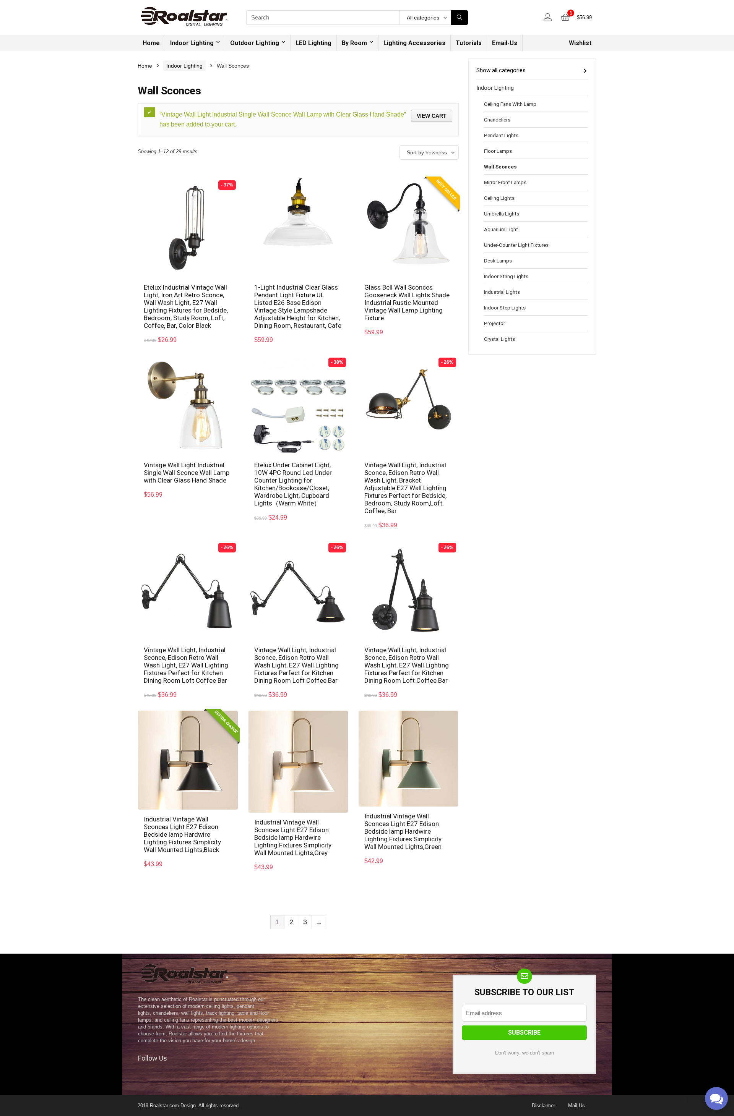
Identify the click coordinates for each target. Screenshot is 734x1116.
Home (151, 43)
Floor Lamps (498, 151)
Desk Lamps (498, 261)
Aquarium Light (501, 229)
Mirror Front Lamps (505, 182)
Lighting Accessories (414, 43)
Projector (494, 323)
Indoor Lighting (192, 43)
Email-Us (504, 43)
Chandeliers (497, 120)
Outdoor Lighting (254, 43)
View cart (432, 116)
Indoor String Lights (506, 276)
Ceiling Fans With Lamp (510, 104)
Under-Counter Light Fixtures (516, 245)
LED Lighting (313, 43)
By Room (354, 43)
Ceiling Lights (499, 198)
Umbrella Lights (501, 214)
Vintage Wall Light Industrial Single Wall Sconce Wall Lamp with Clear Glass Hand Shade (186, 472)
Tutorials (469, 43)
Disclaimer (543, 1105)
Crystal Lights (499, 339)
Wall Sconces (500, 167)
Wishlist (580, 43)
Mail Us (576, 1105)
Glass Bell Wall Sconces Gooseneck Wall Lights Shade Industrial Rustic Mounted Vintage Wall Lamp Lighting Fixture (407, 302)
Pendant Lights (501, 135)
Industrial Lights (502, 292)
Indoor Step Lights (505, 308)
